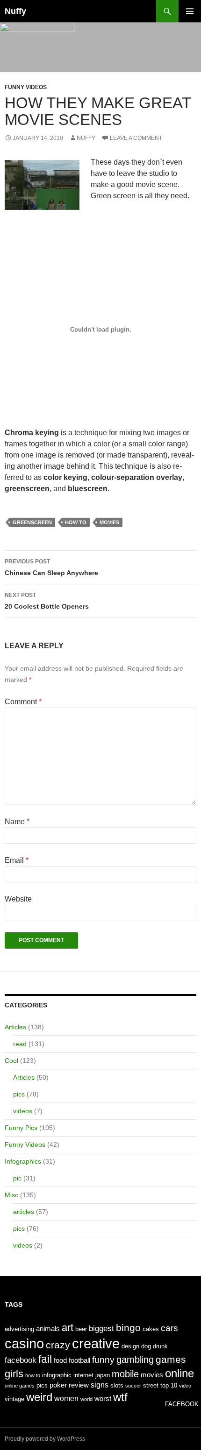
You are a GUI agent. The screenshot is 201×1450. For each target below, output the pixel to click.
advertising (19, 1328)
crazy (58, 1345)
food (60, 1360)
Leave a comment (136, 138)
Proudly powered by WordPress (45, 1439)
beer (81, 1328)
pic (17, 1178)
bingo (128, 1327)
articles (23, 1211)
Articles (15, 1027)
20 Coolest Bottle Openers (47, 601)
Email (17, 860)
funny (103, 1360)
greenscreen (32, 522)
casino (24, 1343)
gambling (135, 1359)
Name (17, 822)
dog (146, 1346)
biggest (101, 1328)
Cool (11, 1060)
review (79, 1385)
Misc (11, 1195)
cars (169, 1328)
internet (83, 1375)
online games (20, 1385)
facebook (20, 1360)
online (179, 1373)
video (185, 1385)
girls (14, 1374)
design (130, 1346)
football (79, 1360)
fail (45, 1359)
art (67, 1327)
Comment (23, 702)
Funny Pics (21, 1127)
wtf (120, 1397)
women (66, 1398)
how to (75, 522)
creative (96, 1343)
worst (102, 1398)
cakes (151, 1328)
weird (39, 1397)
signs (99, 1385)
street (150, 1385)
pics (19, 1094)
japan (102, 1375)
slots (116, 1385)
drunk (160, 1346)
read (20, 1044)
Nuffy (15, 11)
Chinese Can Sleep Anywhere (51, 567)
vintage (14, 1398)
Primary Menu (190, 11)
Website (18, 899)
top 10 (168, 1385)
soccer (133, 1385)
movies (109, 522)
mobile (125, 1374)
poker (58, 1385)
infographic (57, 1375)
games (171, 1359)
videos (22, 1111)
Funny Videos (26, 87)
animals (48, 1328)
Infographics (23, 1161)
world (86, 1399)
